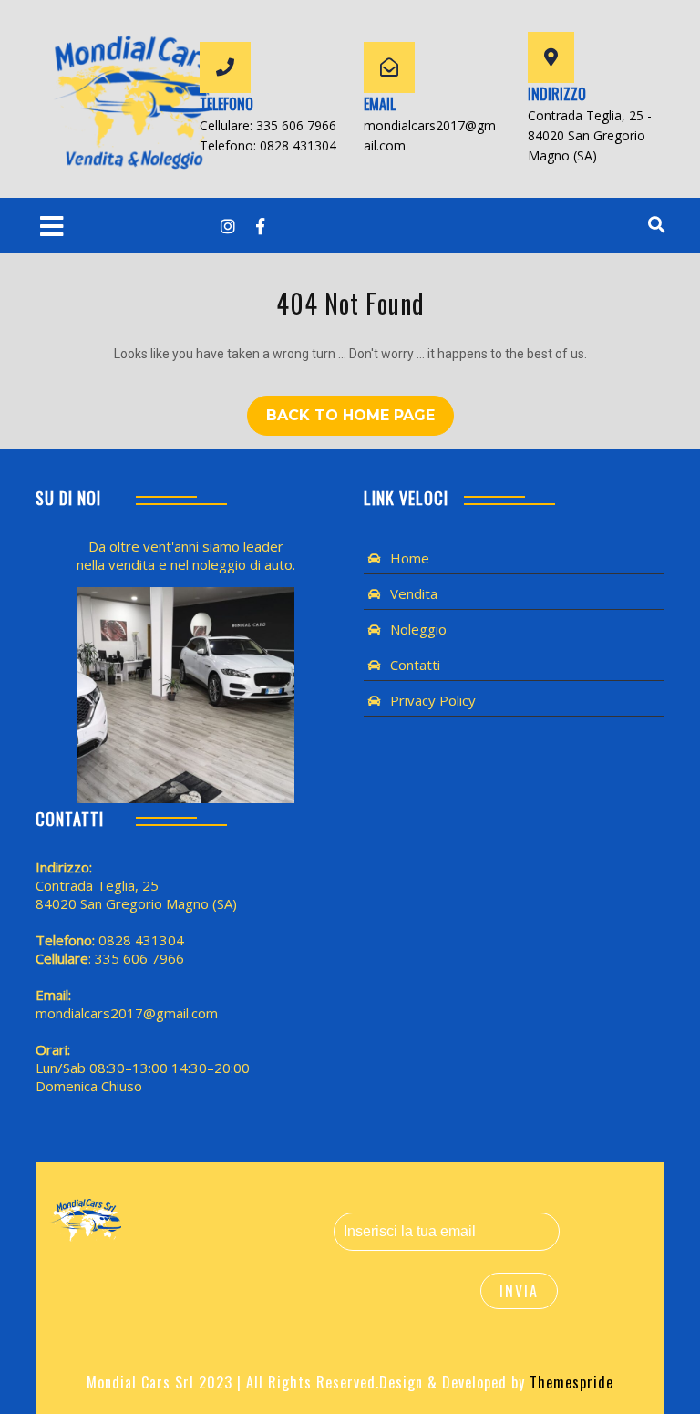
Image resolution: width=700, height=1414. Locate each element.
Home (409, 558)
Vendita (414, 593)
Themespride (569, 1382)
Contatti (415, 664)
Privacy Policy (433, 700)
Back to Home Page (350, 415)
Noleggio (418, 629)
